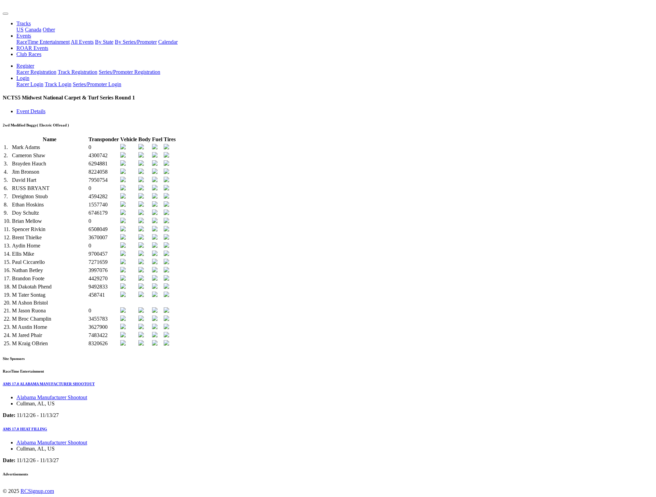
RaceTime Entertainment (43, 42)
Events (23, 36)
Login (22, 78)
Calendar (168, 42)
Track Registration (77, 72)
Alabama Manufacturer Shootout (51, 397)
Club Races (28, 54)
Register (25, 66)
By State (104, 42)
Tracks (23, 23)
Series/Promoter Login (97, 84)
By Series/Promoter (136, 42)
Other (49, 29)
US (20, 29)
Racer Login (29, 84)
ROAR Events (32, 48)
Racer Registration (36, 72)
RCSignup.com (37, 491)
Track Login (58, 84)
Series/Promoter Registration (129, 72)
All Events (82, 42)
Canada (33, 29)
